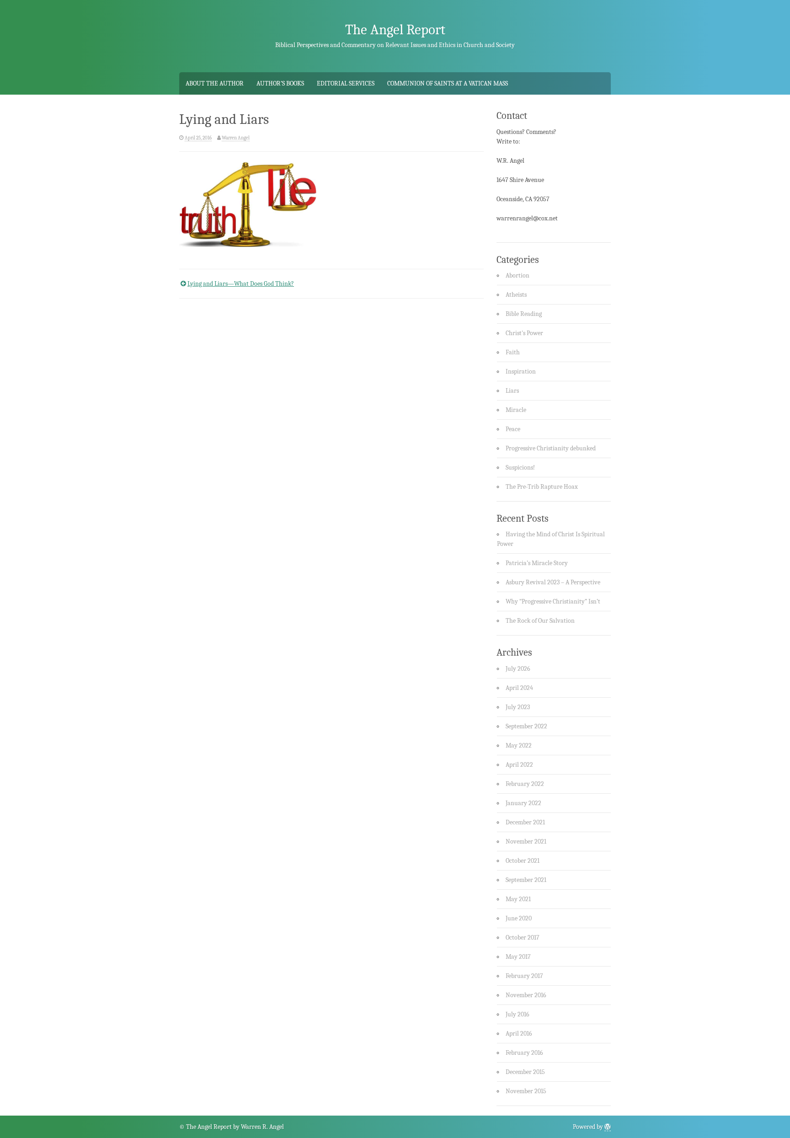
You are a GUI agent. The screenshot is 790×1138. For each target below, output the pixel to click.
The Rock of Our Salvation (540, 621)
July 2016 (517, 1014)
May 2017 (518, 957)
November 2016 (526, 995)
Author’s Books (280, 83)
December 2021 (525, 822)
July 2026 (518, 669)
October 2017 (522, 937)
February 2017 (524, 976)
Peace (513, 429)
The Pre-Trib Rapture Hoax (542, 487)
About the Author (215, 83)
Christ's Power (524, 333)
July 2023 (518, 707)
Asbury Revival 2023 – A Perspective (553, 582)
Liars (512, 391)
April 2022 (519, 765)
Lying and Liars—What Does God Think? (240, 284)
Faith (513, 352)
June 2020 (519, 918)
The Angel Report (395, 29)
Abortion (517, 275)
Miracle (516, 410)
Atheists (516, 295)
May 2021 (518, 899)
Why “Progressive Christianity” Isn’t (553, 601)
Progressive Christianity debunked (551, 448)
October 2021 (522, 861)
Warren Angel (236, 138)
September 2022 (526, 726)
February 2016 (524, 1053)
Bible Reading (524, 314)
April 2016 (519, 1033)
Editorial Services (345, 83)
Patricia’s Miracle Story (537, 563)
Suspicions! (520, 467)
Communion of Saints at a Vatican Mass (447, 83)
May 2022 (519, 745)
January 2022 (523, 803)
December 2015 (525, 1072)
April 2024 (519, 688)
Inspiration (521, 371)
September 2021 (526, 880)
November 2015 (526, 1091)
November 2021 (526, 841)
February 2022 (525, 784)
